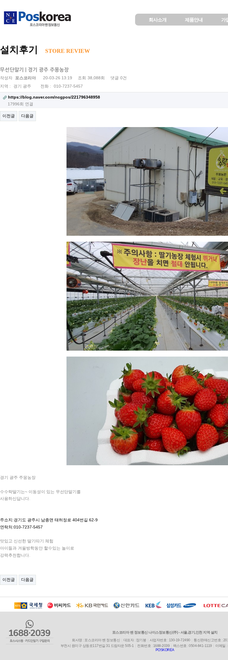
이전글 (8, 115)
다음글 (27, 115)
